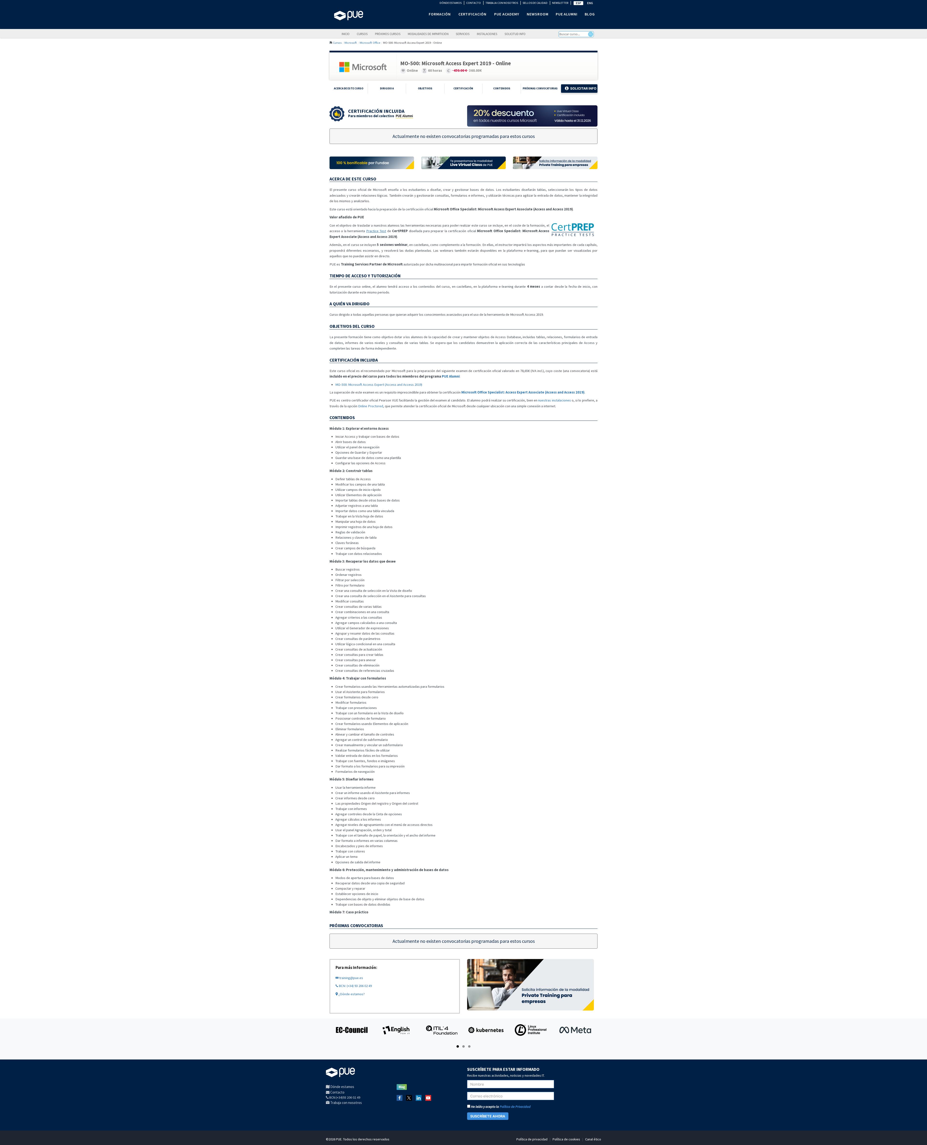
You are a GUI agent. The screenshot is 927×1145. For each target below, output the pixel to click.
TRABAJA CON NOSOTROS (501, 3)
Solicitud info (515, 34)
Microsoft (350, 42)
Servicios (463, 34)
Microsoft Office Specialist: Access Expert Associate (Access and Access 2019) (522, 392)
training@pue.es (350, 978)
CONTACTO (473, 3)
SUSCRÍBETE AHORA (487, 1116)
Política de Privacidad (515, 1106)
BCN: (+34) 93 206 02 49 (355, 986)
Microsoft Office (370, 42)
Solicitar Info (583, 88)
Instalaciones (487, 34)
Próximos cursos (387, 34)
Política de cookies (566, 1139)
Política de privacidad (532, 1139)
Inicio (346, 34)
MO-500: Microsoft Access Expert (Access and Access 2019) (378, 384)
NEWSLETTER (560, 3)
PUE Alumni (404, 116)
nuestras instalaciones (554, 400)
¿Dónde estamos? (351, 994)
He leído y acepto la (500, 1106)
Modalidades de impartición (428, 34)
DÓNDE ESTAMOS (451, 3)
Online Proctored (370, 406)
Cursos (362, 34)
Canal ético (593, 1139)
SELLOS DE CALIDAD (535, 3)
